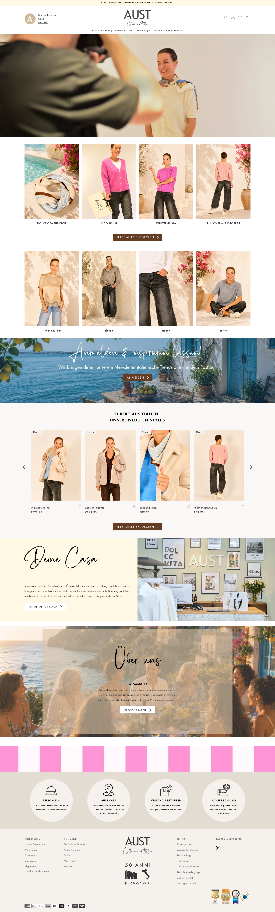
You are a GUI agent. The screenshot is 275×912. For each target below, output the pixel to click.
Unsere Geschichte (35, 844)
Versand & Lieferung (187, 849)
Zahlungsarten (184, 844)
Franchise (157, 30)
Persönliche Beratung (75, 844)
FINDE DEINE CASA (43, 607)
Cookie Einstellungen (188, 866)
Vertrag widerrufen (187, 883)
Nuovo (95, 30)
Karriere (168, 30)
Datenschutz (183, 860)
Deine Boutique (143, 30)
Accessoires (120, 30)
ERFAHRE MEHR (135, 710)
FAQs (67, 855)
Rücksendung (184, 855)
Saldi (130, 30)
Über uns (178, 30)
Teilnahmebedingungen (189, 872)
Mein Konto (70, 860)
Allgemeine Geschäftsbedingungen (37, 868)
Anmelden (135, 377)
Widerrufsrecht (185, 877)
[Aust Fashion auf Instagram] (219, 848)
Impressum (30, 860)
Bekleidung (106, 30)
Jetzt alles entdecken (135, 237)
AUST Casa (31, 849)
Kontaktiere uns (72, 849)
